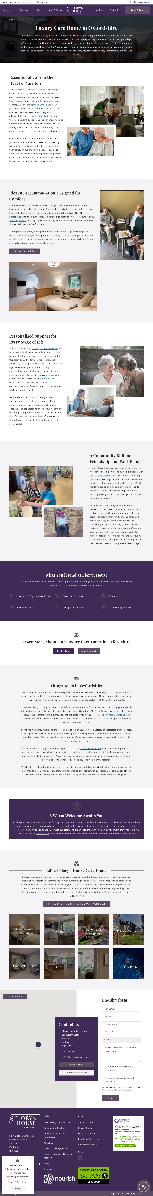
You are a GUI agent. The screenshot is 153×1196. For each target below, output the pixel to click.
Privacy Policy (107, 1090)
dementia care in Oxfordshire (35, 116)
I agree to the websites (120, 1080)
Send (110, 1098)
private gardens (17, 220)
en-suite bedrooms (78, 209)
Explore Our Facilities (24, 251)
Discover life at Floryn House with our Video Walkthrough (76, 904)
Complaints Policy (87, 1144)
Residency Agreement (89, 1139)
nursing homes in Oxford (45, 348)
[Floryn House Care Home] (76, 10)
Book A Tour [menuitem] (137, 10)
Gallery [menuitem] (40, 10)
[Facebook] (80, 1159)
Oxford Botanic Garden (118, 714)
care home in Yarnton (101, 475)
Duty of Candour (86, 1133)
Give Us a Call (89, 651)
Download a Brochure (76, 1072)
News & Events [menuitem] (55, 10)
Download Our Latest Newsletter (55, 1135)
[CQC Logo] (121, 1123)
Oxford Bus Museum (90, 748)
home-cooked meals (19, 153)
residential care (115, 35)
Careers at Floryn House (56, 1148)
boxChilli (140, 1193)
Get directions (15, 996)
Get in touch (42, 833)
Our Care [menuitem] (7, 10)
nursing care (48, 378)
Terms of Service (121, 1090)
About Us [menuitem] (97, 10)
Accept (18, 1188)
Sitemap (48, 1169)
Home (12, 20)
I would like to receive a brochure (119, 1068)
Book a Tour (63, 651)
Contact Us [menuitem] (115, 10)
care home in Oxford (36, 104)
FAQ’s (46, 1163)
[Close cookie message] (31, 1158)
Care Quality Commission (57, 1122)
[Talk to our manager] (144, 1187)
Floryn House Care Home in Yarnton (58, 1156)
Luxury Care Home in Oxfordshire (31, 20)
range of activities (132, 509)
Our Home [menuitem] (24, 10)
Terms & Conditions (88, 1122)
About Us (48, 1143)
